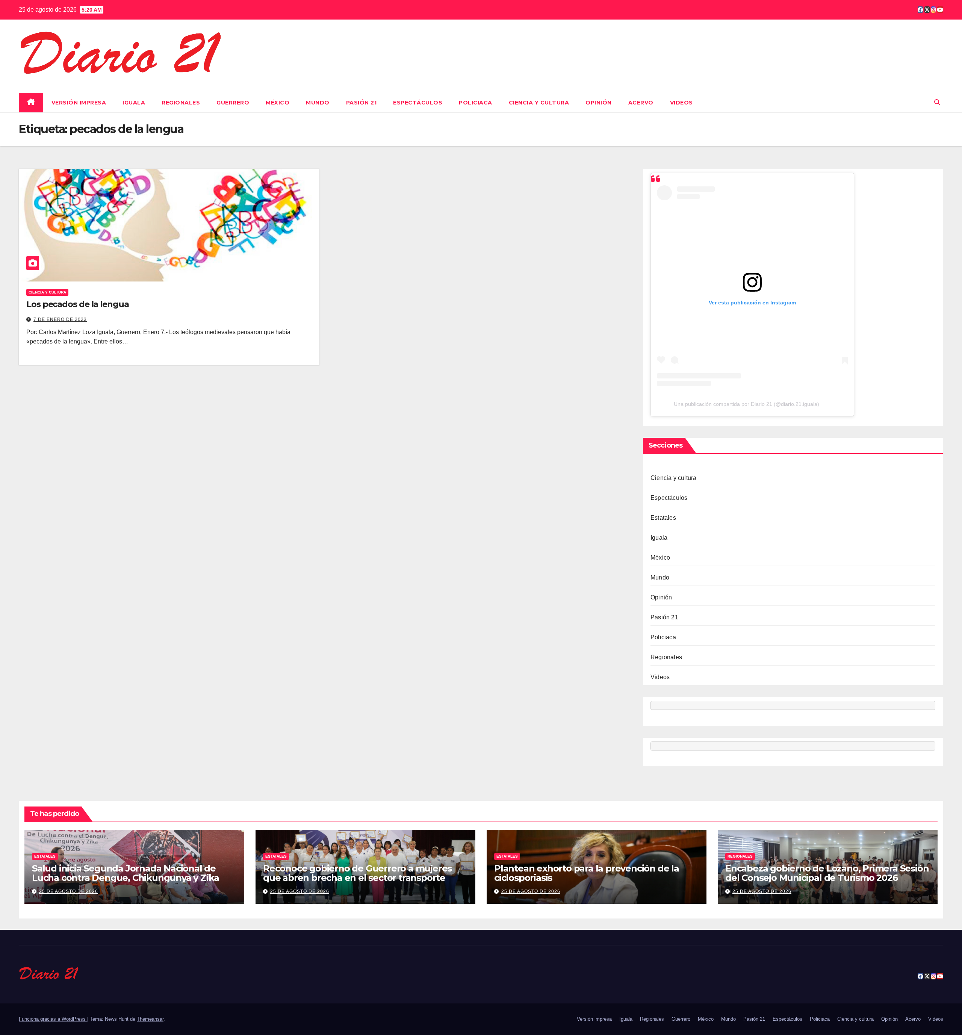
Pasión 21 (361, 102)
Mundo (318, 102)
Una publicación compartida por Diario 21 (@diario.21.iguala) (746, 404)
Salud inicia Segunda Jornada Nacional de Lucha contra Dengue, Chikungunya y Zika (125, 873)
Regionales (181, 102)
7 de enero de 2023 (60, 319)
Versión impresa (78, 102)
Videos (681, 102)
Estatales (663, 517)
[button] (937, 102)
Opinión (598, 102)
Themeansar (150, 1019)
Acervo (640, 102)
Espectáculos (417, 102)
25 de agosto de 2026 (68, 891)
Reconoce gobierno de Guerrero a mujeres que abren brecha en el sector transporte (357, 873)
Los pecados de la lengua (77, 304)
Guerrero (232, 102)
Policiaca (475, 102)
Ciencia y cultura (539, 102)
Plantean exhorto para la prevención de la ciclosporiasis (586, 873)
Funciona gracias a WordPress (53, 1019)
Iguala (134, 102)
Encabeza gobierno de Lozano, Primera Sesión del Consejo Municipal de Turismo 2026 (827, 873)
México (277, 102)
